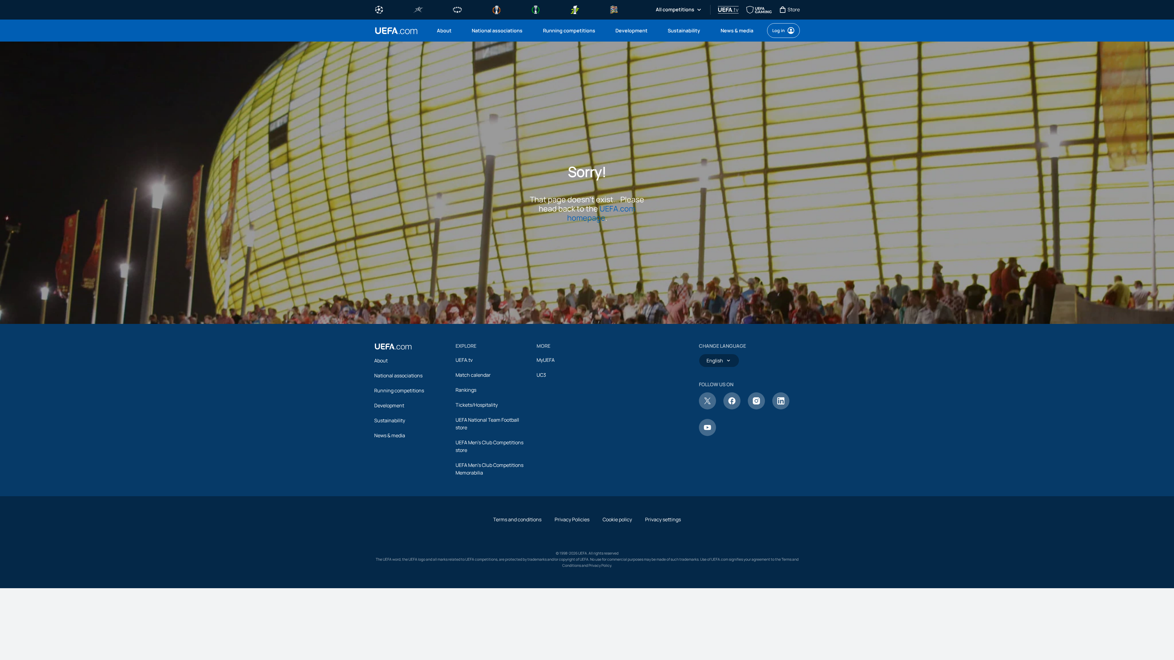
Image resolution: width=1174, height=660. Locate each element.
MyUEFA (546, 360)
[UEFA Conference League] (536, 9)
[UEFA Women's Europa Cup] (575, 9)
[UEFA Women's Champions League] (457, 9)
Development (389, 405)
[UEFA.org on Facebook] (731, 407)
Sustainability (389, 420)
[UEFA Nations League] (614, 9)
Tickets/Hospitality (477, 405)
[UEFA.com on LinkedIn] (780, 407)
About (381, 360)
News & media (389, 435)
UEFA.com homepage (601, 213)
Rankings (466, 390)
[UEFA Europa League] (496, 9)
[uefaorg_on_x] (707, 407)
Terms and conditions (517, 519)
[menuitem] (446, 30)
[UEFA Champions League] (379, 9)
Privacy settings (663, 519)
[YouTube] (707, 434)
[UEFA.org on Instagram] (756, 407)
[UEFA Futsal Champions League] (418, 9)
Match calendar (473, 375)
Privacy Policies (572, 519)
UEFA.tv (464, 360)
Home (396, 30)
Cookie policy (617, 519)
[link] (444, 30)
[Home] (393, 346)
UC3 (541, 375)
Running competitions (399, 390)
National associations (398, 375)
